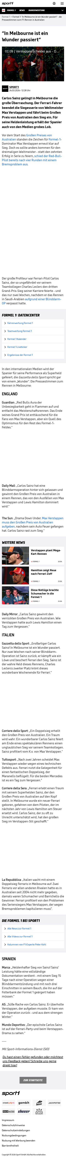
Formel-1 (55, 139)
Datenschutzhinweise (13, 1125)
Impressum (8, 1120)
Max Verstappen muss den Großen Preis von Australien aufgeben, (32, 522)
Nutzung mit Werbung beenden (18, 1140)
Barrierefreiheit (10, 1145)
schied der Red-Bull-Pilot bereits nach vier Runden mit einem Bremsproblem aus (32, 160)
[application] (33, 64)
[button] (33, 63)
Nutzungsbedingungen (14, 1135)
